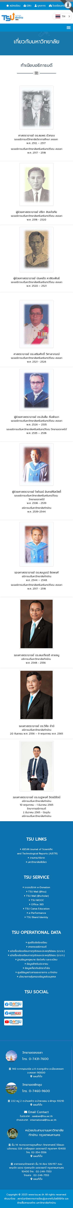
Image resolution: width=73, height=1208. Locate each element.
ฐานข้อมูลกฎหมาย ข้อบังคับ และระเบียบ (36, 959)
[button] (62, 16)
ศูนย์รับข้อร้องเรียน (37, 942)
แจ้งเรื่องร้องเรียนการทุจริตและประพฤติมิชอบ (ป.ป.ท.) (37, 955)
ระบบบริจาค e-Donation (37, 887)
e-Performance (37, 913)
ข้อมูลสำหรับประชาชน (37, 964)
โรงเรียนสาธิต (60, 6)
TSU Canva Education (37, 909)
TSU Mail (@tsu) (36, 891)
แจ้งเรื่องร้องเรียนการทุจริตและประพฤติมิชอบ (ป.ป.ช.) (37, 951)
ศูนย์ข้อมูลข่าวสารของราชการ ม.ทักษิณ (37, 972)
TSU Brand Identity (37, 917)
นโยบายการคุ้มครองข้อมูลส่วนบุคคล (37, 976)
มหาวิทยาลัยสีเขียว (37, 862)
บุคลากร (41, 6)
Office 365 (37, 904)
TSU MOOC (37, 900)
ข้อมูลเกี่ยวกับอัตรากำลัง (37, 968)
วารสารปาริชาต (37, 858)
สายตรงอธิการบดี (37, 947)
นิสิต (29, 6)
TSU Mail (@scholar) (37, 896)
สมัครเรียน (15, 6)
